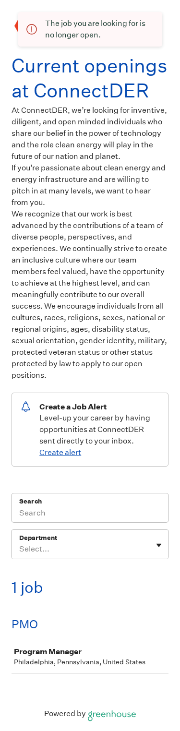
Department (38, 538)
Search (30, 501)
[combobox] (20, 549)
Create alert (60, 452)
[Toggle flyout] (159, 545)
